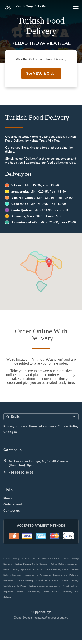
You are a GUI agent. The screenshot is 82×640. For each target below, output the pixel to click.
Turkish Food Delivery (29, 591)
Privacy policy (14, 426)
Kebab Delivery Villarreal (46, 558)
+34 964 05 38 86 (21, 472)
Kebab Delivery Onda (56, 569)
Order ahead (12, 504)
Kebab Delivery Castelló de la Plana (37, 580)
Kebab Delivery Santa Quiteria (31, 564)
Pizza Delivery (52, 591)
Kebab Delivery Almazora (64, 564)
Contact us (11, 510)
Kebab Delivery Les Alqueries (44, 586)
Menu (7, 498)
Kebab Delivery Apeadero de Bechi (22, 569)
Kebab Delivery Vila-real (16, 558)
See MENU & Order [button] (41, 73)
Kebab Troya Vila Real (31, 6)
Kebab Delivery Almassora (37, 575)
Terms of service (41, 426)
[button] (76, 7)
